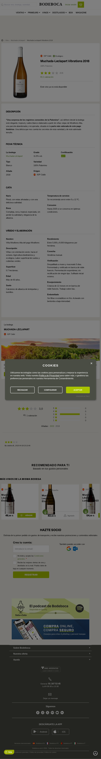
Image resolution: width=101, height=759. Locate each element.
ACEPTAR (78, 390)
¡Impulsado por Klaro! (83, 396)
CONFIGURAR (50, 390)
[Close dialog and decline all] (91, 363)
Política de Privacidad (49, 375)
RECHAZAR (22, 390)
